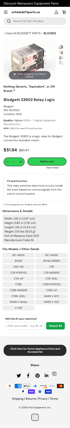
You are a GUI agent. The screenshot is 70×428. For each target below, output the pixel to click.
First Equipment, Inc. (39, 407)
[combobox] (35, 21)
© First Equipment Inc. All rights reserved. (22, 204)
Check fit (55, 326)
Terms (54, 399)
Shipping (18, 399)
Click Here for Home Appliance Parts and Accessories (35, 350)
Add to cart (47, 161)
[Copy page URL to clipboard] (54, 374)
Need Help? (52, 167)
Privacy (43, 399)
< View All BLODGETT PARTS (22, 33)
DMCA (44, 204)
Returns (31, 399)
